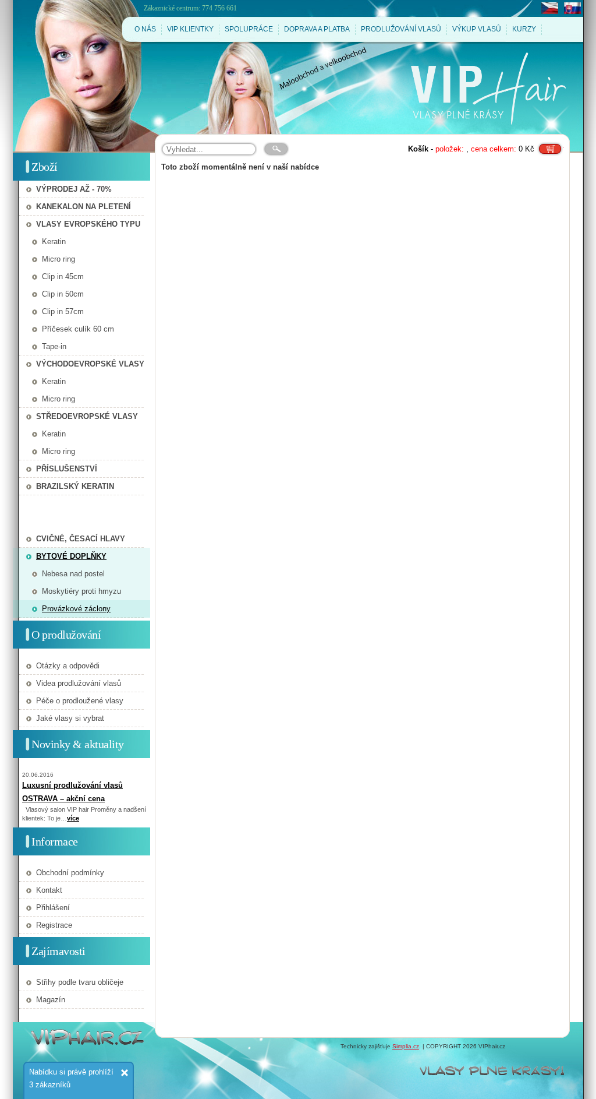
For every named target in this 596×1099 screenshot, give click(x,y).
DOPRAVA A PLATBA (317, 29)
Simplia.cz (405, 1046)
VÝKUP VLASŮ (476, 29)
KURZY (524, 29)
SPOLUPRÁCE (249, 29)
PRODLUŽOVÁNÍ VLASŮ (401, 29)
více (73, 818)
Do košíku (550, 145)
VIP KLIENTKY (190, 29)
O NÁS (145, 29)
